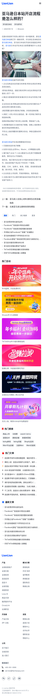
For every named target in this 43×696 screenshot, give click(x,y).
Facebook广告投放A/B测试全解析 (17, 225)
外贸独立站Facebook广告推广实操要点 (19, 232)
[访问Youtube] (19, 678)
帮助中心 (26, 638)
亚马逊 (8, 45)
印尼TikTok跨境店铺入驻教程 (15, 253)
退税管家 (5, 590)
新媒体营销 (26, 437)
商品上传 (6, 434)
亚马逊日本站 (7, 24)
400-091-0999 (10, 667)
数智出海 (26, 619)
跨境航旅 (26, 578)
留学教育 (26, 575)
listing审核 (7, 441)
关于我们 (5, 648)
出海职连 (5, 609)
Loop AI (5, 594)
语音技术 (6, 437)
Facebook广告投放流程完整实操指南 (18, 228)
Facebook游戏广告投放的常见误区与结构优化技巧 (22, 239)
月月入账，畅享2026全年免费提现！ (16, 421)
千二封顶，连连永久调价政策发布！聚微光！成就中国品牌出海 (19, 490)
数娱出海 (26, 586)
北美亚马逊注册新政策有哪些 (22, 206)
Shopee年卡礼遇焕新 (10, 315)
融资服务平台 (7, 601)
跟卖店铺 (16, 437)
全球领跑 (5, 586)
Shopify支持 (29, 441)
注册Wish (20, 445)
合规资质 (5, 651)
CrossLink (6, 605)
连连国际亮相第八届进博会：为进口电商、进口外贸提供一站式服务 (19, 486)
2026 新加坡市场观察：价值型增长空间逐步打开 (19, 470)
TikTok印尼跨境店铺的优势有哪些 (16, 249)
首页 (7, 3)
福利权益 (26, 634)
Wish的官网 (30, 445)
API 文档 (5, 623)
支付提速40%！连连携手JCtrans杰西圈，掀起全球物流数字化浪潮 (19, 474)
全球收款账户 (7, 567)
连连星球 (5, 578)
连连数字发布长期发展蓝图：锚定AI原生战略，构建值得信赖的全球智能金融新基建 (19, 458)
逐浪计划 (26, 623)
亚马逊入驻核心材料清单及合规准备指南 (25, 201)
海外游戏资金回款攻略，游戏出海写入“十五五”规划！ (19, 482)
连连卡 (4, 582)
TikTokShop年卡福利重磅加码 (13, 341)
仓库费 (15, 434)
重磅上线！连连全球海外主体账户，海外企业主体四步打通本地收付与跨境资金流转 (19, 462)
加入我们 (5, 655)
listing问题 (18, 441)
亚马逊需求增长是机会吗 (13, 222)
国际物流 (26, 582)
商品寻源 (5, 597)
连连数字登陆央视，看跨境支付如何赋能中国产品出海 (19, 494)
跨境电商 (26, 567)
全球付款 (5, 571)
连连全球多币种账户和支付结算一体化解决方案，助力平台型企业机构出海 (19, 466)
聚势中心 (26, 626)
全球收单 (5, 575)
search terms (25, 434)
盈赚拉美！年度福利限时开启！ (14, 368)
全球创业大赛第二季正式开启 (13, 395)
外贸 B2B (26, 571)
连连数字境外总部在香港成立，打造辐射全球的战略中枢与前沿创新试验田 (19, 478)
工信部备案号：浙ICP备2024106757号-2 (15, 690)
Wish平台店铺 (8, 445)
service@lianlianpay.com (14, 671)
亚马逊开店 (18, 24)
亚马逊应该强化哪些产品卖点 (15, 246)
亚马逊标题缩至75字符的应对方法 (17, 235)
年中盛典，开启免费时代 (11, 288)
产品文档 (5, 619)
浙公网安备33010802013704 (11, 693)
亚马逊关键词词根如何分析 (14, 242)
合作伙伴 (26, 630)
